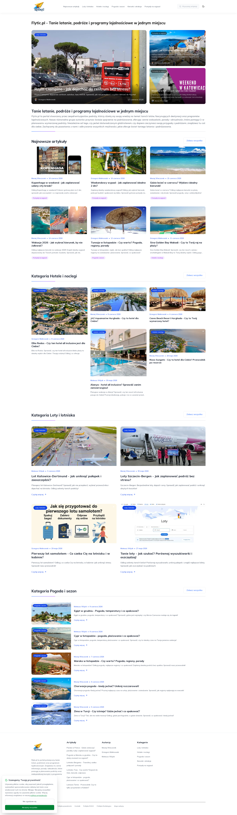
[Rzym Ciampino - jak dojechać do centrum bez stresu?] (89, 67)
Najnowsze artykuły (71, 6)
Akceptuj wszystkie (29, 807)
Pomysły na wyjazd (152, 6)
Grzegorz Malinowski (99, 178)
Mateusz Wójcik (96, 380)
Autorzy (106, 742)
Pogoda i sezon (118, 6)
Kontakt (77, 806)
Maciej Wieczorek (38, 178)
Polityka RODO (88, 806)
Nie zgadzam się (29, 801)
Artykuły (71, 742)
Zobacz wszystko (194, 140)
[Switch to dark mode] (203, 6)
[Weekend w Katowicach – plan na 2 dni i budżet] (177, 86)
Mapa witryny (119, 806)
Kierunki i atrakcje (135, 6)
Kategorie (142, 742)
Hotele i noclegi (102, 6)
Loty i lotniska (87, 6)
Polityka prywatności (64, 806)
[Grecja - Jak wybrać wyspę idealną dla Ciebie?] (177, 48)
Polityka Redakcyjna (104, 806)
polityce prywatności (38, 795)
